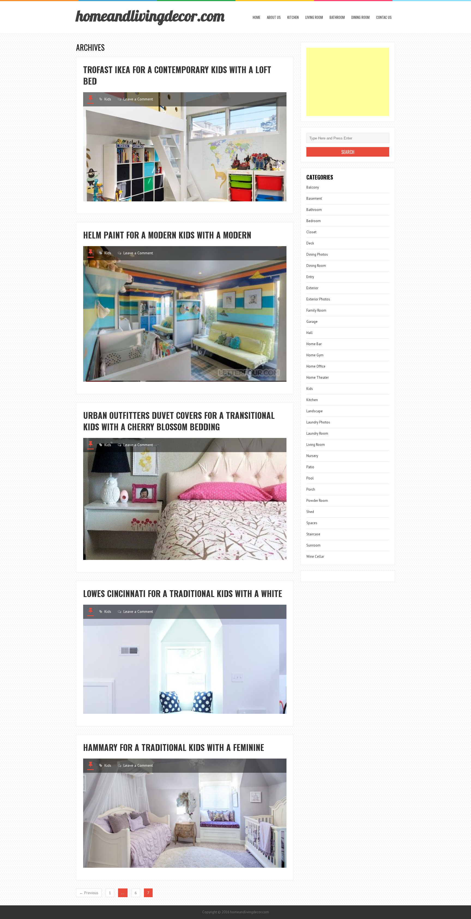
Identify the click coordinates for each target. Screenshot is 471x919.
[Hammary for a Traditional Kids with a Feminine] (184, 813)
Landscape (314, 411)
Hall (309, 332)
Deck (310, 243)
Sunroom (313, 545)
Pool (310, 478)
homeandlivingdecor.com (150, 15)
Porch (310, 489)
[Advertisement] (347, 82)
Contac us (384, 17)
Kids (107, 99)
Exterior (312, 288)
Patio (310, 467)
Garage (312, 321)
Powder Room (317, 500)
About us (274, 17)
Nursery (312, 455)
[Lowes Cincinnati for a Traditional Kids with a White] (184, 659)
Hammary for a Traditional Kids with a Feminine (173, 747)
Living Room (314, 17)
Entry (310, 276)
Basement (314, 198)
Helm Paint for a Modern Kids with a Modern (167, 235)
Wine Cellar (315, 556)
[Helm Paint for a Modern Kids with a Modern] (184, 314)
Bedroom (313, 221)
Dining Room (360, 17)
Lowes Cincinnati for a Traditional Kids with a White (182, 593)
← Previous (88, 892)
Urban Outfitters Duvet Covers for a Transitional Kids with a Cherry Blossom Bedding (179, 421)
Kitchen (293, 17)
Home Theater (317, 377)
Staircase (313, 534)
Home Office (315, 366)
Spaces (311, 523)
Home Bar (314, 344)
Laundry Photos (318, 422)
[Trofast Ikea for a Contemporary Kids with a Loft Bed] (184, 146)
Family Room (316, 310)
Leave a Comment (138, 99)
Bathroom (337, 17)
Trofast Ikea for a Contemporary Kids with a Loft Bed (177, 75)
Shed (310, 511)
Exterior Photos (318, 299)
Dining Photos (317, 254)
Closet (311, 232)
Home (256, 17)
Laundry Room (317, 433)
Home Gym (315, 355)
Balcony (312, 187)
